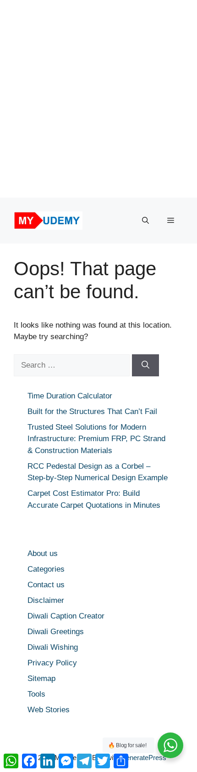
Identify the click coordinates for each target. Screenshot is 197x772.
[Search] (145, 365)
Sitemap (41, 678)
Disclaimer (45, 600)
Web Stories (48, 709)
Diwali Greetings (55, 631)
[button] (145, 220)
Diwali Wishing (52, 647)
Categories (46, 569)
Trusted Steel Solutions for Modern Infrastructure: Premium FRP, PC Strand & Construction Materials (96, 439)
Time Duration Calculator (69, 396)
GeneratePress (143, 757)
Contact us (46, 584)
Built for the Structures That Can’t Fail (92, 411)
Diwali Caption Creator (65, 616)
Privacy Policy (52, 662)
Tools (36, 694)
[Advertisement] (98, 99)
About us (42, 553)
